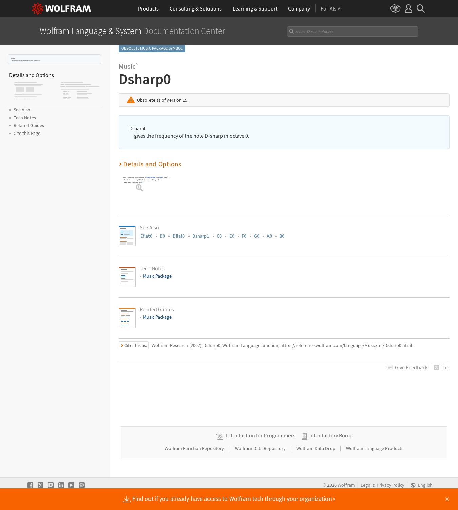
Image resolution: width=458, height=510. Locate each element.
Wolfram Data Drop (316, 448)
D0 (162, 236)
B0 (281, 236)
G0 (256, 236)
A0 (269, 236)
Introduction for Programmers (260, 435)
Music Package (151, 177)
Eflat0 (146, 236)
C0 (219, 236)
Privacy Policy (390, 485)
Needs (161, 177)
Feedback (411, 367)
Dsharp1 (200, 236)
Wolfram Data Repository (261, 448)
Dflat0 (179, 236)
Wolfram (346, 485)
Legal (366, 485)
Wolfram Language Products (374, 448)
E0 (231, 236)
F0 (244, 236)
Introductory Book (330, 435)
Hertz (141, 182)
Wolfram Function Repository (195, 448)
